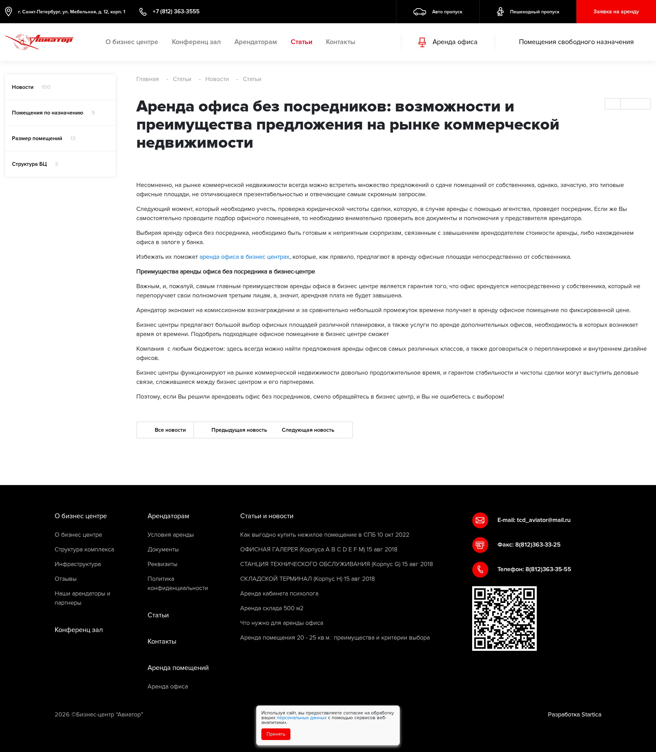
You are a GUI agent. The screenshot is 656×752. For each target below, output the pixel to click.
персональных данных (302, 718)
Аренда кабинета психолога (279, 593)
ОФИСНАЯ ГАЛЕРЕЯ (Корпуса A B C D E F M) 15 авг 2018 (318, 549)
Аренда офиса (168, 686)
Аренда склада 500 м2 (271, 608)
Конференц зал (196, 42)
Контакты (340, 42)
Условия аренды (171, 534)
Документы (163, 549)
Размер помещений (44, 138)
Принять (275, 734)
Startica (591, 714)
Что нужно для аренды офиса (281, 623)
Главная (147, 79)
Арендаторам (255, 42)
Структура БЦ (35, 164)
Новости (31, 87)
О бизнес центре (132, 42)
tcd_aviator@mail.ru (544, 520)
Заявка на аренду (616, 11)
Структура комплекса (84, 549)
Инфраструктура (78, 564)
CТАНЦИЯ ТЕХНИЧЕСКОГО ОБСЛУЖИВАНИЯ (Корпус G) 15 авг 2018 (336, 564)
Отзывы (66, 578)
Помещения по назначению (53, 112)
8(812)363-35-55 (548, 569)
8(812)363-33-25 (538, 544)
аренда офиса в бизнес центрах (244, 256)
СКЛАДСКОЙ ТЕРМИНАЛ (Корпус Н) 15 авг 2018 (307, 578)
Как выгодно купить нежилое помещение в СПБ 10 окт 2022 (324, 534)
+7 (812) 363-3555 (176, 11)
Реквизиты (162, 564)
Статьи (301, 42)
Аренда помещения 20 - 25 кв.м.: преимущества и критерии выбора (335, 637)
